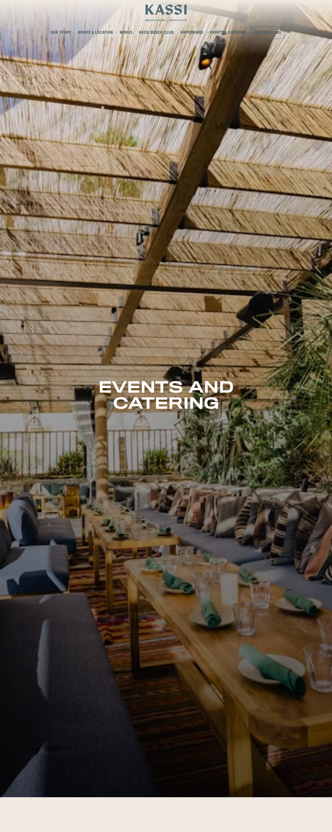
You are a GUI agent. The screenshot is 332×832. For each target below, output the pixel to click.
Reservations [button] (267, 33)
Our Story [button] (61, 33)
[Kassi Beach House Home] (166, 13)
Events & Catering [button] (228, 33)
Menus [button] (126, 33)
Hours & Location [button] (95, 33)
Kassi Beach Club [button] (156, 33)
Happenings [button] (192, 33)
